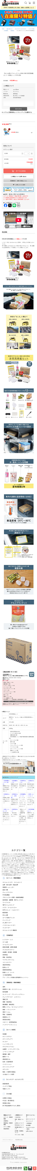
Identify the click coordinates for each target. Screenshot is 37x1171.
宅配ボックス (6, 1089)
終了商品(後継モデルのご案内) (11, 1105)
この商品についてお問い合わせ (18, 176)
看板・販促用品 (7, 957)
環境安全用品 (6, 1019)
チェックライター (8, 892)
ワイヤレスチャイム (8, 959)
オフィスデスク (7, 1036)
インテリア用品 (7, 1086)
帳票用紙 (5, 912)
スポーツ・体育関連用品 (10, 1022)
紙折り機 (5, 890)
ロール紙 (5, 942)
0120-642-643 (14, 1168)
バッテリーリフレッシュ (10, 1024)
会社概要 (28, 1125)
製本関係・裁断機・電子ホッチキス (13, 900)
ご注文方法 (17, 1117)
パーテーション (7, 1064)
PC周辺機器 (6, 895)
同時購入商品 (6, 1103)
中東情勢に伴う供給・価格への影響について (21, 7)
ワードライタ (6, 902)
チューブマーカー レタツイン (12, 997)
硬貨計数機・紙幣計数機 (10, 947)
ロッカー (5, 1041)
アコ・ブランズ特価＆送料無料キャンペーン (15, 977)
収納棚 (4, 1034)
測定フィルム (6, 1012)
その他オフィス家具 (8, 1074)
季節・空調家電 (7, 1014)
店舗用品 (6, 1121)
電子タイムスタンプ (8, 905)
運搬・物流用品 (7, 1002)
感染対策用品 (6, 965)
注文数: (6, 153)
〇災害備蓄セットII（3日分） (6, 782)
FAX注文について (19, 1125)
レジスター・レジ (8, 939)
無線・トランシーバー (9, 1009)
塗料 (4, 986)
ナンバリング (6, 920)
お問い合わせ (29, 1131)
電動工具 (5, 999)
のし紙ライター (7, 922)
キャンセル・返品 (19, 1134)
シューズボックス (8, 1044)
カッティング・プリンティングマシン (14, 994)
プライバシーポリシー (8, 1139)
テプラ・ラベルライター (10, 907)
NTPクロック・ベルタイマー (11, 910)
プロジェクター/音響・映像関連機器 (13, 897)
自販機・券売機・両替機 (10, 952)
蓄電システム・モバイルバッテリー (13, 1007)
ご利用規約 (29, 1123)
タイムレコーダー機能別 (10, 930)
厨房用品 (5, 954)
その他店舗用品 (7, 975)
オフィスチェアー (8, 1039)
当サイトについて (30, 1119)
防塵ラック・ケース (8, 972)
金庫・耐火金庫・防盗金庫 (10, 884)
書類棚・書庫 (6, 1054)
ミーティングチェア (8, 1051)
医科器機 (5, 992)
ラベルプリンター (8, 944)
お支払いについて (19, 1123)
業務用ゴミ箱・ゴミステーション (12, 989)
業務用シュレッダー (8, 887)
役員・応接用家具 (8, 1061)
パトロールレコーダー (9, 925)
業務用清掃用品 (7, 970)
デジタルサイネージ (8, 949)
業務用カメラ (6, 1017)
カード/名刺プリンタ (9, 917)
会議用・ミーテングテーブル (11, 1049)
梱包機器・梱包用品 (8, 1004)
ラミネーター (6, 927)
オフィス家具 (7, 1126)
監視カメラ (6, 967)
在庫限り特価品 (7, 1098)
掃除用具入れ (6, 1059)
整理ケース (6, 1056)
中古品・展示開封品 (8, 1100)
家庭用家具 (6, 1083)
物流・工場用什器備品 (9, 1072)
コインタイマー (7, 962)
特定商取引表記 (19, 1139)
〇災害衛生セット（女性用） (14, 796)
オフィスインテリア (8, 1067)
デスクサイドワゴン (8, 1046)
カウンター (6, 1069)
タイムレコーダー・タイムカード (12, 882)
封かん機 (5, 915)
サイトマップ (29, 1121)
